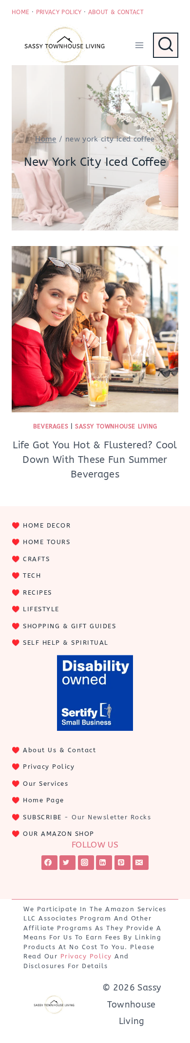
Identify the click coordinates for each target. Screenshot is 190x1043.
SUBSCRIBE (42, 817)
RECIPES (37, 592)
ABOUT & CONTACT (116, 12)
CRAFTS (36, 559)
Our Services (45, 783)
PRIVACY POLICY (59, 12)
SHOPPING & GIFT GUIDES (69, 626)
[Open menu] (139, 45)
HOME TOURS (46, 542)
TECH (32, 575)
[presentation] (95, 329)
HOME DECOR (47, 525)
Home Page (43, 800)
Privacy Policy (49, 766)
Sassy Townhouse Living (116, 426)
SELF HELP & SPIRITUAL (66, 642)
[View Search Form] (165, 45)
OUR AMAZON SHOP (59, 833)
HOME (20, 12)
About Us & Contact (59, 750)
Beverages (50, 426)
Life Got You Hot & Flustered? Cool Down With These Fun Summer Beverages (95, 460)
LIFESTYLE (41, 609)
